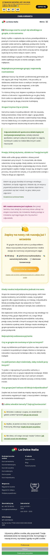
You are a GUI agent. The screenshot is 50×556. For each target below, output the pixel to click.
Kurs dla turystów (8, 468)
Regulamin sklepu (8, 490)
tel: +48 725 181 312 (8, 506)
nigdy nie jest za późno (30, 427)
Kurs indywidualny (8, 478)
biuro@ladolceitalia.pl (9, 509)
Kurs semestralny (8, 461)
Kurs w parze (6, 474)
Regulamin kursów (8, 487)
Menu (42, 22)
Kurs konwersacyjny (9, 465)
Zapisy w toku (30, 459)
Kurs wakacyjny (7, 471)
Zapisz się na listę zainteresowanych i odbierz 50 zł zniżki (25, 276)
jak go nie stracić (30, 415)
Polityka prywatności (9, 493)
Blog (26, 463)
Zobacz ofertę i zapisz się (25, 269)
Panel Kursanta (30, 466)
